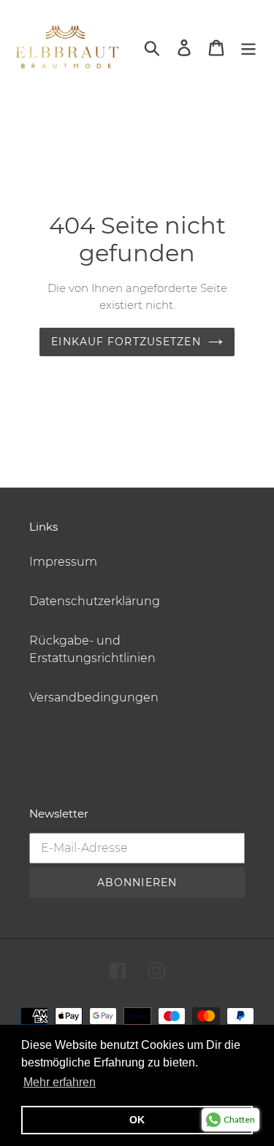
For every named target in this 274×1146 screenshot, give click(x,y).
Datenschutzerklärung (94, 601)
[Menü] (248, 47)
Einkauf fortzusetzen (125, 341)
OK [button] (137, 1120)
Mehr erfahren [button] (59, 1082)
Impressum (63, 562)
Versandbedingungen (94, 697)
